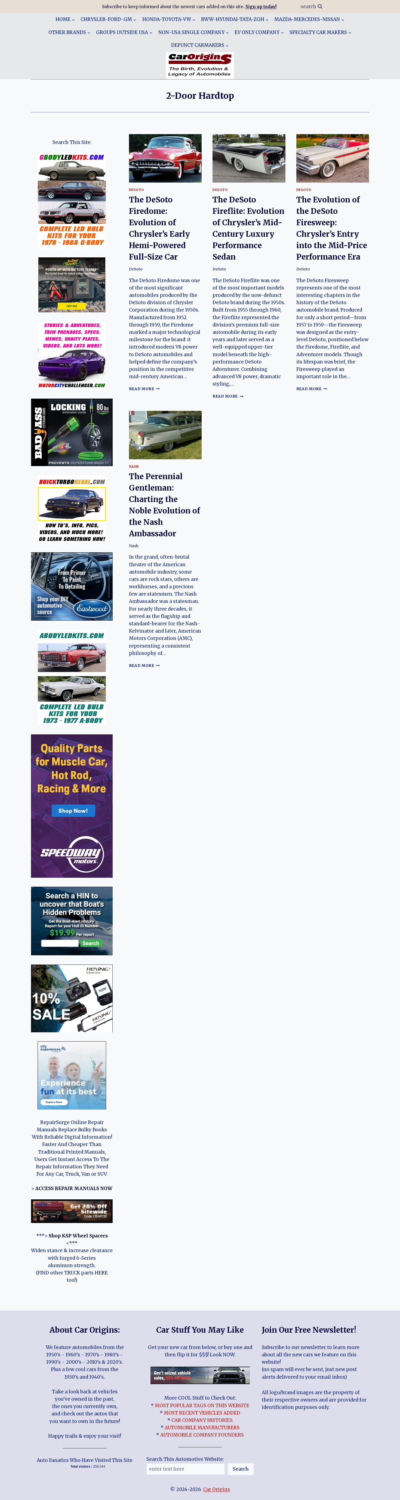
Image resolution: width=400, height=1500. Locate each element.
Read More (144, 389)
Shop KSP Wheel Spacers (78, 1236)
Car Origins (216, 1489)
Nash (134, 466)
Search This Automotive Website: (185, 1459)
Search (241, 1469)
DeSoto (136, 190)
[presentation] (165, 158)
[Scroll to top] (386, 1491)
